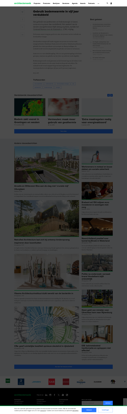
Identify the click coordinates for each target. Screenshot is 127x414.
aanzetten (75, 410)
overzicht (43, 410)
